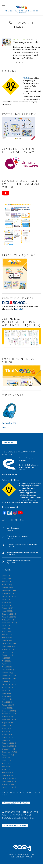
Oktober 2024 (7, 620)
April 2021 (5, 731)
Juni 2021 (5, 726)
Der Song (5, 427)
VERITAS (26, 78)
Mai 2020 (5, 764)
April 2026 (5, 582)
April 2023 (5, 664)
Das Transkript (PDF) (9, 423)
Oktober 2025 (7, 593)
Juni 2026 (5, 579)
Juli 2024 (5, 626)
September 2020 (8, 752)
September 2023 (8, 652)
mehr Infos (18, 309)
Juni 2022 (5, 693)
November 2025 (8, 591)
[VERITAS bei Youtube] (20, 514)
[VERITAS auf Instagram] (15, 514)
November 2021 (8, 714)
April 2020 (6, 767)
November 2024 (8, 617)
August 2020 (7, 755)
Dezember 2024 (8, 614)
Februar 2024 (7, 638)
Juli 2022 (5, 690)
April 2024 (5, 635)
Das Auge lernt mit (25, 42)
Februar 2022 (7, 705)
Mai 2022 (5, 696)
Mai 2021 (5, 728)
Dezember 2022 (8, 676)
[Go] (39, 5)
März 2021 (6, 734)
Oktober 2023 (7, 649)
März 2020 (6, 770)
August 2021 (6, 723)
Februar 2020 (7, 773)
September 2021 (8, 720)
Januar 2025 (6, 611)
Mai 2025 (5, 602)
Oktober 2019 (7, 784)
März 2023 (6, 667)
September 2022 (8, 684)
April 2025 (5, 605)
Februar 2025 (7, 608)
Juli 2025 (5, 599)
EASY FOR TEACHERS (19, 39)
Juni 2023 (5, 658)
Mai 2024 (5, 632)
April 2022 (5, 699)
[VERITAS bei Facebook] (4, 514)
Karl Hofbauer (21, 63)
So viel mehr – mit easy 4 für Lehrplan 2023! (22, 552)
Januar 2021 (6, 740)
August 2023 (6, 655)
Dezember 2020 (8, 743)
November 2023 (8, 646)
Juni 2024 (5, 629)
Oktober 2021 (7, 717)
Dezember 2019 (8, 778)
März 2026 (6, 585)
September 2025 (8, 596)
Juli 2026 (5, 576)
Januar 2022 (6, 708)
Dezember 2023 (8, 643)
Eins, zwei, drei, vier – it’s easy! (17, 536)
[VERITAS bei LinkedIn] (9, 514)
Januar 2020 (6, 775)
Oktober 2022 (7, 682)
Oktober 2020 (7, 749)
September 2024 (8, 623)
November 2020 (8, 746)
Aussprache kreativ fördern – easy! (19, 560)
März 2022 (6, 702)
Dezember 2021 (8, 711)
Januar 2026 (6, 588)
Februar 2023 (7, 670)
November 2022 (8, 679)
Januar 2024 (6, 640)
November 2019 (8, 781)
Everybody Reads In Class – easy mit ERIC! (22, 544)
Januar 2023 (6, 673)
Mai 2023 (5, 661)
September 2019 (8, 787)
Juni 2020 (5, 761)
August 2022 (6, 687)
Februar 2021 (6, 737)
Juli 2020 (5, 758)
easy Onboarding (13, 528)
